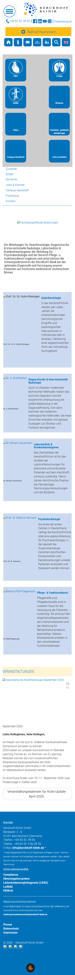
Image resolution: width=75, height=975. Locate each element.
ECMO (9, 174)
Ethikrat (8, 890)
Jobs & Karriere (15, 185)
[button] (30, 967)
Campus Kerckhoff (17, 190)
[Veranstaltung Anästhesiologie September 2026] (33, 700)
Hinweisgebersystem (16, 878)
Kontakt (10, 201)
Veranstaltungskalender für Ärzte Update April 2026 (36, 793)
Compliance (10, 874)
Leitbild (8, 886)
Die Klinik (11, 179)
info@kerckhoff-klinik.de (28, 847)
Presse (7, 924)
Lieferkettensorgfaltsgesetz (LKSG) (25, 882)
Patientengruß (63, 21)
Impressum (10, 932)
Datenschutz (11, 928)
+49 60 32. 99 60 (19, 21)
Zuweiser (11, 169)
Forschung (12, 195)
